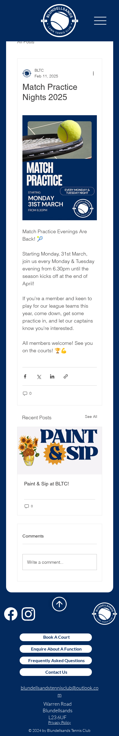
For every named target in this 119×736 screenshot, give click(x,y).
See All (91, 416)
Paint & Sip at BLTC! (46, 484)
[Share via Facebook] (25, 376)
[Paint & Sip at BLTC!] (59, 450)
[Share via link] (65, 376)
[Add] (59, 604)
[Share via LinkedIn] (52, 376)
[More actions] (93, 73)
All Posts (25, 41)
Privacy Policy (59, 722)
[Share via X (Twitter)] (38, 376)
